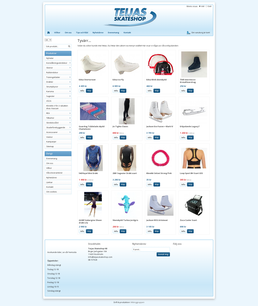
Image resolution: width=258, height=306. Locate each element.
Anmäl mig (163, 254)
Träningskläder (53, 77)
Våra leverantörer (54, 172)
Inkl (202, 6)
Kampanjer (51, 141)
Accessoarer (52, 132)
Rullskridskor (52, 72)
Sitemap (50, 146)
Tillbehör (50, 118)
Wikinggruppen (137, 302)
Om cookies (51, 191)
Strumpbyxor (52, 86)
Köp (89, 90)
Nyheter (50, 58)
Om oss (68, 32)
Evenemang (113, 32)
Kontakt (127, 32)
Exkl (209, 6)
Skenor (49, 67)
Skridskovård (52, 122)
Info (82, 90)
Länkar (49, 182)
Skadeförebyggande (55, 127)
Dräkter (49, 81)
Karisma (50, 91)
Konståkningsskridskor (56, 63)
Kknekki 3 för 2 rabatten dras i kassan (57, 107)
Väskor (49, 137)
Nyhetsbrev (98, 32)
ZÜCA (48, 101)
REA (48, 113)
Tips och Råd (82, 32)
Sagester (50, 96)
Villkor (57, 32)
